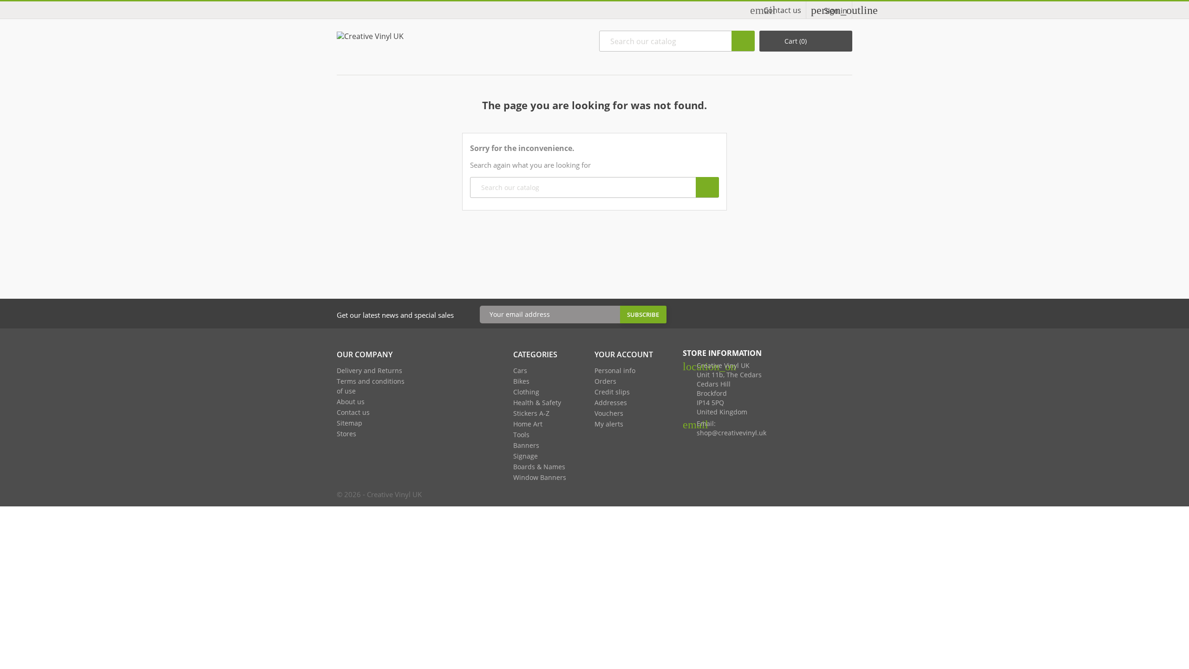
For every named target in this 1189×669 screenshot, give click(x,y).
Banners (526, 445)
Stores (346, 433)
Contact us (782, 10)
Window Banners (539, 477)
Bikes (521, 381)
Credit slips (612, 391)
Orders (605, 381)
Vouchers (608, 413)
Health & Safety (537, 402)
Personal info (614, 370)
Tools (521, 434)
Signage (525, 456)
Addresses (610, 402)
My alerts (608, 424)
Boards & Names (539, 466)
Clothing (526, 391)
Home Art (527, 424)
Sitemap (349, 423)
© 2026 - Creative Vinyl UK (379, 494)
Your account (623, 354)
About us (351, 401)
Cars (520, 370)
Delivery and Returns (369, 370)
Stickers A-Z (531, 413)
